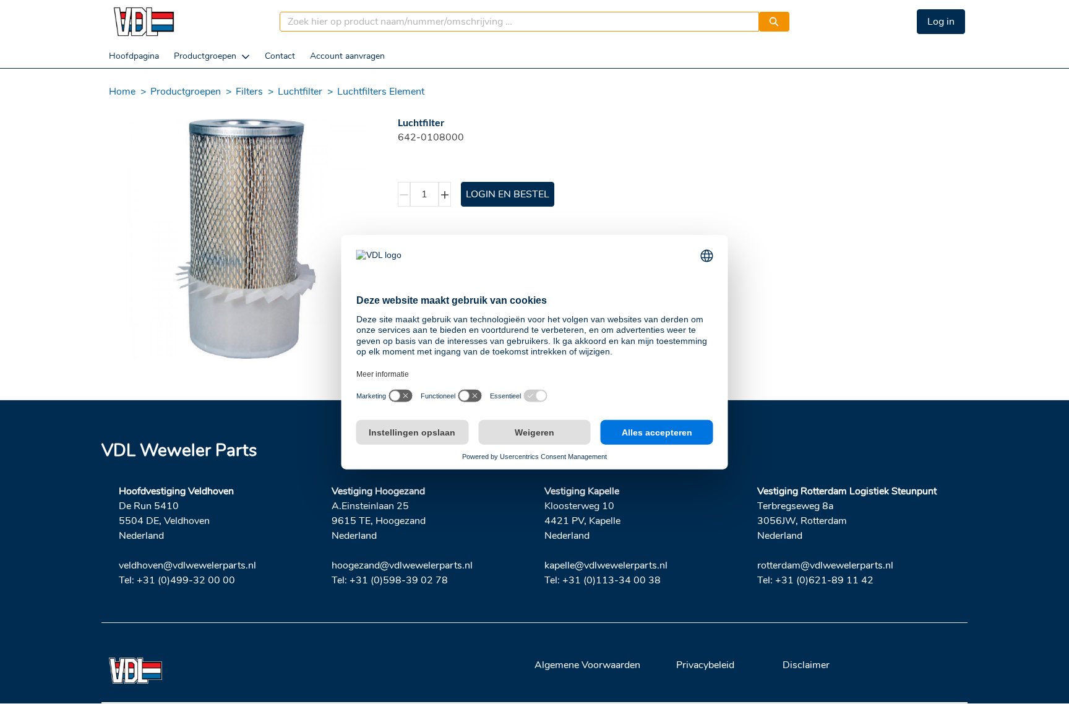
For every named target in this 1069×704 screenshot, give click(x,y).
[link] (134, 55)
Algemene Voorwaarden (587, 665)
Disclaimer (806, 665)
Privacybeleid (705, 665)
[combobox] (514, 21)
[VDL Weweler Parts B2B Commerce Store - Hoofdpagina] (143, 21)
